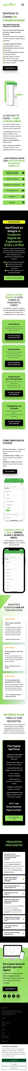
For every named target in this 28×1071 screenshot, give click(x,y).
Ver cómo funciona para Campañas (14, 422)
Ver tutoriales (10, 471)
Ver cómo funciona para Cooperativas (14, 363)
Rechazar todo (14, 1068)
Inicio (2, 1021)
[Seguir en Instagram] (9, 996)
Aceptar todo (14, 1060)
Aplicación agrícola (5, 1022)
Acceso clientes (5, 1037)
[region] (14, 1057)
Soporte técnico (5, 1036)
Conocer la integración (14, 278)
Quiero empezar (10, 68)
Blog (2, 1034)
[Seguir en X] (14, 996)
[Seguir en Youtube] (18, 996)
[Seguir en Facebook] (5, 996)
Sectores (3, 1024)
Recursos (3, 1032)
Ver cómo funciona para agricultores (14, 336)
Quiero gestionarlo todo (14, 818)
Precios (3, 1026)
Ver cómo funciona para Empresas (14, 393)
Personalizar (14, 1064)
